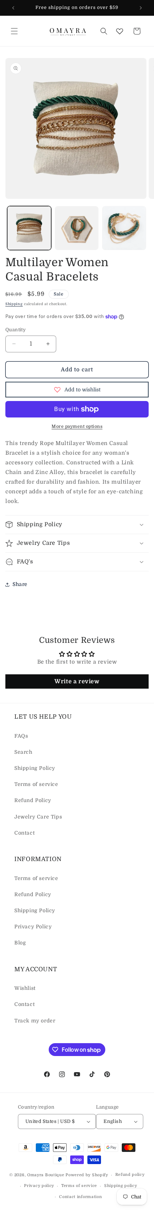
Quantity (15, 329)
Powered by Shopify (87, 1175)
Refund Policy (32, 800)
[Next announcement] (141, 8)
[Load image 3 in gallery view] (124, 228)
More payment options (77, 426)
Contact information (80, 1196)
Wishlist (25, 988)
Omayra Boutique (45, 1175)
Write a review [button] (76, 681)
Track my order (34, 1020)
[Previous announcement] (13, 8)
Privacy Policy (33, 926)
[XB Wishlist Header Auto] (119, 31)
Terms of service (36, 784)
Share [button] (20, 584)
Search (23, 752)
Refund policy (130, 1174)
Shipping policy (120, 1185)
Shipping (14, 304)
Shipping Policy (34, 768)
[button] (14, 31)
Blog (20, 942)
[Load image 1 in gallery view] (29, 228)
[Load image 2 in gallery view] (77, 228)
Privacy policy (39, 1185)
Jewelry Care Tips (38, 817)
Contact (24, 833)
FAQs (21, 736)
